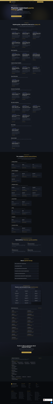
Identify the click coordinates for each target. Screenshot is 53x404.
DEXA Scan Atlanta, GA (27, 363)
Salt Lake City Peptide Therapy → (30, 335)
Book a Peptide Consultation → (16, 16)
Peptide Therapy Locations (23, 386)
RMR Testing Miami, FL (14, 366)
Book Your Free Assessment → (26, 352)
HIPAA (36, 385)
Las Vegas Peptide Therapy (13, 395)
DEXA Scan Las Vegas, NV (21, 363)
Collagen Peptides (36, 397)
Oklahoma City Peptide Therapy (14, 397)
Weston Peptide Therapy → (14, 315)
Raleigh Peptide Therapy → (14, 332)
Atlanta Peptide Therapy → (14, 325)
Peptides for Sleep (36, 399)
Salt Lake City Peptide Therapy (14, 398)
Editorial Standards (37, 386)
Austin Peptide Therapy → (29, 325)
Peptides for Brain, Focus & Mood (38, 395)
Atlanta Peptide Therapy (21, 395)
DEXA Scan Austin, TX (33, 363)
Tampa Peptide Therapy (21, 393)
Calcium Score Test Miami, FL (15, 379)
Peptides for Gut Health (37, 394)
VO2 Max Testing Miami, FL (14, 371)
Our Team (29, 385)
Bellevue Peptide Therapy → (14, 335)
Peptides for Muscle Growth (37, 398)
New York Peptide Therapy (13, 394)
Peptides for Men (28, 393)
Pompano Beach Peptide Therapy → (30, 315)
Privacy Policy (37, 384)
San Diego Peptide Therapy (21, 394)
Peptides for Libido (28, 399)
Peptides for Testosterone (37, 393)
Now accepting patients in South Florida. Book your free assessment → (26, 0)
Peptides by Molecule (23, 385)
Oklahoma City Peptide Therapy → (30, 332)
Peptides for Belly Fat (29, 398)
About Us (29, 384)
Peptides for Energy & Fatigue (29, 395)
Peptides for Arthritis (29, 397)
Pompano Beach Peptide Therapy (14, 393)
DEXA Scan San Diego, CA (14, 363)
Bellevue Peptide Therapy (21, 397)
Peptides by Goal (22, 384)
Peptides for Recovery (29, 394)
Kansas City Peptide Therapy (21, 398)
